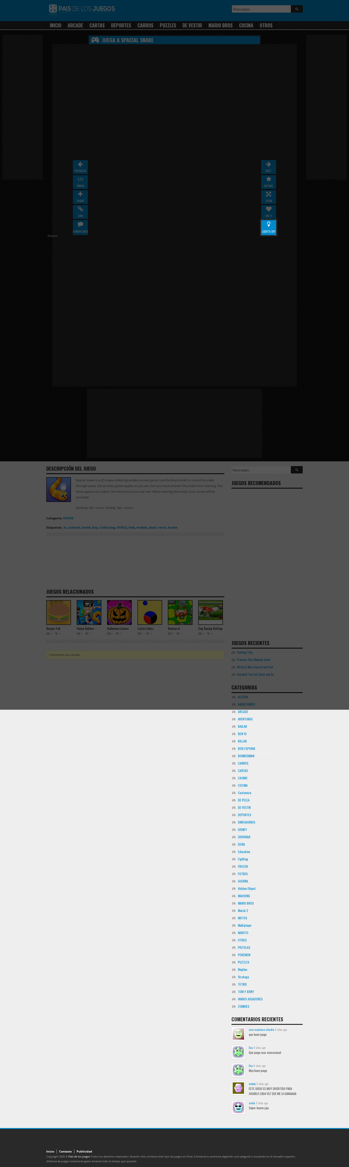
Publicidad (84, 1151)
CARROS (243, 763)
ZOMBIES (243, 1006)
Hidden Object (247, 888)
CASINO (242, 777)
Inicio (50, 1151)
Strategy (243, 976)
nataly (252, 1084)
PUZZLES (243, 962)
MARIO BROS (246, 903)
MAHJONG (244, 895)
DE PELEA (244, 799)
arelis (252, 1103)
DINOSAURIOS (246, 822)
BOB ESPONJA (246, 748)
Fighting (243, 858)
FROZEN (243, 866)
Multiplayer (245, 925)
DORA (241, 844)
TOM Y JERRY (246, 991)
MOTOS (242, 917)
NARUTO (243, 932)
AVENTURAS (245, 718)
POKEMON (244, 954)
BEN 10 (242, 733)
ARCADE (243, 711)
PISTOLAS (244, 947)
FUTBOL (243, 873)
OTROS (242, 939)
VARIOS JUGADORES (250, 998)
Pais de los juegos (79, 1156)
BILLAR (242, 740)
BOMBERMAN (246, 755)
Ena (251, 1048)
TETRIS (242, 984)
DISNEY (242, 829)
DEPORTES (244, 814)
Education (244, 851)
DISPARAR (244, 836)
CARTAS (243, 770)
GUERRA (243, 880)
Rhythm (242, 969)
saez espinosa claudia (261, 1029)
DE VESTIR (244, 807)
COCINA (243, 785)
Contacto (65, 1151)
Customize (244, 792)
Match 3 (243, 910)
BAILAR (242, 726)
